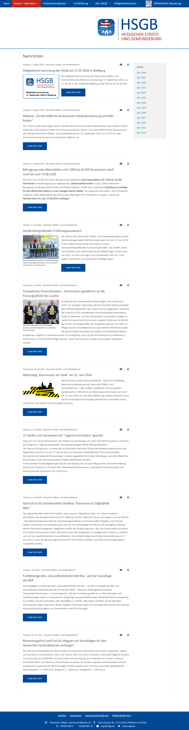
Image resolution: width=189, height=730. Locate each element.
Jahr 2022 (141, 93)
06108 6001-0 (67, 726)
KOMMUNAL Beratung (167, 3)
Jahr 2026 (141, 73)
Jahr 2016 (141, 123)
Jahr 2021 (141, 98)
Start (6, 3)
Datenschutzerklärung (97, 715)
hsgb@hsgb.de (108, 726)
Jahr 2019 (141, 108)
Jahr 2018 (141, 113)
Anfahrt (62, 715)
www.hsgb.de (128, 726)
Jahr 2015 (141, 128)
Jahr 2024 (141, 83)
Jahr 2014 (141, 133)
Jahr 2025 (141, 78)
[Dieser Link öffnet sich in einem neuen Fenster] (128, 65)
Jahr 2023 (141, 88)
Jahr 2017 (141, 118)
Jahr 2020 (141, 103)
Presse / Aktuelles (25, 3)
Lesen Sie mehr (73, 92)
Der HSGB (101, 3)
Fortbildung (81, 3)
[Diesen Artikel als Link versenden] (120, 65)
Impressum (76, 715)
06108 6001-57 (86, 726)
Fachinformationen (54, 3)
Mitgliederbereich (125, 3)
